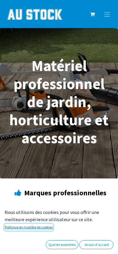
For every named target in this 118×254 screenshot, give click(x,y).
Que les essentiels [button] (62, 244)
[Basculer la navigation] (107, 14)
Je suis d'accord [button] (96, 244)
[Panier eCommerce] (92, 14)
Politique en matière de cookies (29, 227)
